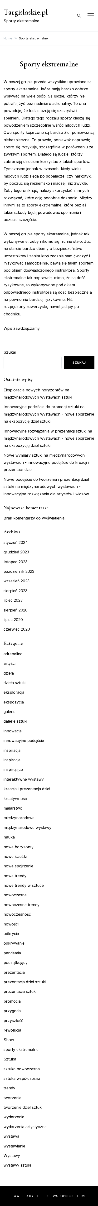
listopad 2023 (15, 561)
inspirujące (13, 769)
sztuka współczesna (22, 1078)
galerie (9, 711)
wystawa (11, 1136)
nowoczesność (17, 914)
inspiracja (12, 750)
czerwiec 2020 (17, 629)
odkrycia (11, 933)
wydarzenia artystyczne (25, 1126)
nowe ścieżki (15, 856)
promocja (12, 1001)
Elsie (47, 1196)
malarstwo (13, 808)
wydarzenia (14, 1116)
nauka (9, 837)
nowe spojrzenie (18, 866)
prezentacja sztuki (20, 991)
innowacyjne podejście (24, 740)
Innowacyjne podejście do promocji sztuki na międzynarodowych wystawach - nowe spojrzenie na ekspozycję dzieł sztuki (49, 414)
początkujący (16, 962)
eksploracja (14, 692)
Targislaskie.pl (26, 12)
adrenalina (13, 653)
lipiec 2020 (13, 619)
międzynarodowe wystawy (27, 827)
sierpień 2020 (16, 610)
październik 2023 (19, 571)
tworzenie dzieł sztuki (23, 1107)
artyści (9, 663)
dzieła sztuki (14, 682)
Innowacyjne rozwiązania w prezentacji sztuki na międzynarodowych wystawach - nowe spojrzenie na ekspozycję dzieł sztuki (49, 438)
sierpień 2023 (15, 590)
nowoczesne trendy (21, 904)
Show (9, 1039)
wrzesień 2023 (16, 581)
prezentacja (14, 972)
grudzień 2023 (16, 552)
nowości (11, 924)
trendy (9, 1088)
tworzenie (12, 1097)
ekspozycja (14, 702)
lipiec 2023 (13, 600)
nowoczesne (15, 894)
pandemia (12, 953)
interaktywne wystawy (24, 779)
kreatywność (15, 798)
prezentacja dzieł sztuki (25, 981)
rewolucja (12, 1030)
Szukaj (10, 352)
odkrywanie (14, 943)
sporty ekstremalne (21, 1049)
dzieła (9, 673)
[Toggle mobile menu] (90, 16)
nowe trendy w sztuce (24, 885)
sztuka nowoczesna (22, 1068)
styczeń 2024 (16, 542)
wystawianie (14, 1146)
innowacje (13, 731)
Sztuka (10, 1059)
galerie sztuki (15, 721)
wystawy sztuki (17, 1165)
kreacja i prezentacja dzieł (27, 788)
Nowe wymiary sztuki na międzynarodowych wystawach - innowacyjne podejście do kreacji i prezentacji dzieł (46, 462)
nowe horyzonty (19, 846)
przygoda (12, 1010)
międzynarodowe (19, 817)
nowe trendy (15, 875)
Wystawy (12, 1155)
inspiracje (12, 759)
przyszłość (13, 1020)
